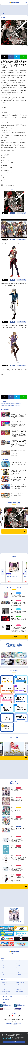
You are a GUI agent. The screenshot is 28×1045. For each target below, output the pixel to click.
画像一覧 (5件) (22, 213)
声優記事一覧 (18, 989)
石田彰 (9, 405)
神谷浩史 (13, 403)
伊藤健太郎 (4, 405)
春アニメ (3, 984)
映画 (16, 967)
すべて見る (14, 886)
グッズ (3, 967)
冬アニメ (17, 986)
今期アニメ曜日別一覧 (20, 982)
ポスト (6, 213)
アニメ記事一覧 (4, 989)
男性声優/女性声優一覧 (6, 991)
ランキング (18, 960)
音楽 (2, 972)
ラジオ (3, 965)
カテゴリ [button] (3, 958)
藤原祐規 (18, 403)
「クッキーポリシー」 (7, 1038)
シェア (13, 239)
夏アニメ (17, 984)
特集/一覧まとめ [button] (4, 979)
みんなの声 (18, 965)
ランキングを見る (14, 636)
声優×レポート (4, 993)
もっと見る (14, 757)
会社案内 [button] (3, 1002)
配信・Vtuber (18, 974)
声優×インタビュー (19, 991)
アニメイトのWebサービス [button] (6, 999)
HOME (3, 960)
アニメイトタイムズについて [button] (6, 996)
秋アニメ (3, 986)
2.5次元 (3, 974)
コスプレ (17, 972)
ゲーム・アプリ (18, 970)
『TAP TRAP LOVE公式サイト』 (9, 189)
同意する (14, 1041)
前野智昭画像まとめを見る (14, 531)
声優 (13, 405)
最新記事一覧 (4, 982)
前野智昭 (3, 403)
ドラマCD (17, 405)
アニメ (3, 963)
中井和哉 (8, 403)
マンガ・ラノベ (4, 970)
